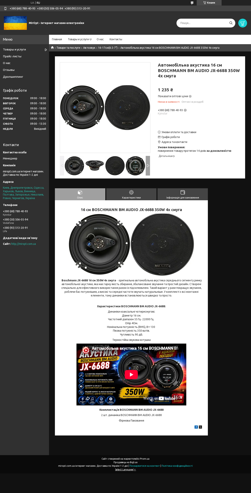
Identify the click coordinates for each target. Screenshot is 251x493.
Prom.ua (144, 458)
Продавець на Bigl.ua (125, 462)
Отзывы (9, 69)
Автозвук (89, 47)
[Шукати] (230, 23)
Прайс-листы (12, 56)
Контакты (116, 39)
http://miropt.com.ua (23, 243)
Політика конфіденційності (177, 466)
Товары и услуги (78, 39)
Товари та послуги (68, 47)
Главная (57, 39)
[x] (200, 427)
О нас (100, 39)
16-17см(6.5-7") (107, 47)
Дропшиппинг (13, 76)
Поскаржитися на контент (145, 466)
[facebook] (196, 427)
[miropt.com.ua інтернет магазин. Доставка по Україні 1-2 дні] (15, 22)
